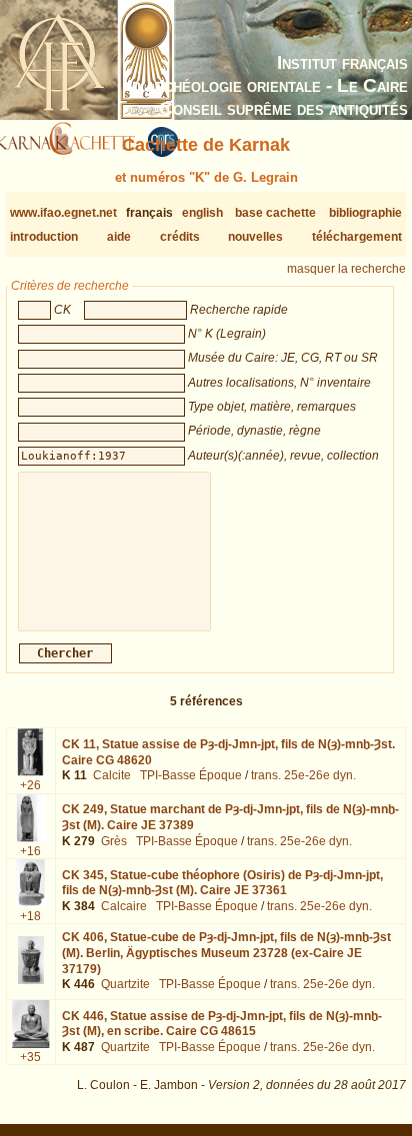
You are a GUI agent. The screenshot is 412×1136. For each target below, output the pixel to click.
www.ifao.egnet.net (63, 213)
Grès (114, 841)
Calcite (112, 775)
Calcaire (124, 906)
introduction (44, 237)
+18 (30, 916)
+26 (30, 785)
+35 (30, 1057)
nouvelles (255, 237)
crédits (180, 237)
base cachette (275, 213)
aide (119, 237)
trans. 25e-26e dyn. (303, 775)
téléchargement (357, 237)
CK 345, (222, 883)
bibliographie (365, 213)
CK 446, (222, 1024)
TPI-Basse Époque (191, 775)
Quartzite (125, 984)
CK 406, (226, 952)
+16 (30, 851)
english (202, 213)
